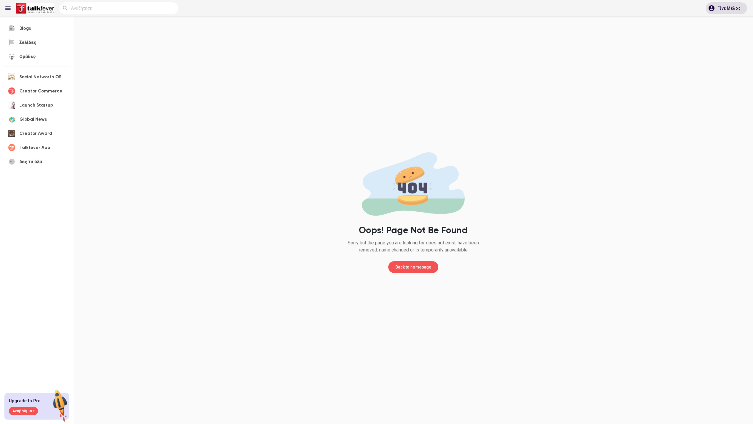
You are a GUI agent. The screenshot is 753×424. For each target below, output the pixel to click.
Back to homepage (413, 267)
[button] (726, 8)
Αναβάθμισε (23, 411)
